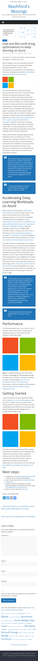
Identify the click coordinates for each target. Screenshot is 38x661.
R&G (17, 636)
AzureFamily (26, 616)
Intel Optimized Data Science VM (24, 476)
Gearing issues (10, 629)
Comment (5, 535)
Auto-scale (14, 613)
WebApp (30, 639)
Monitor (21, 632)
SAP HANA (27, 636)
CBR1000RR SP (21, 623)
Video (26, 639)
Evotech (18, 626)
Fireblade (4, 629)
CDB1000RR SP (28, 623)
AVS (29, 613)
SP (30, 636)
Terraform (6, 638)
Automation (21, 613)
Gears (16, 629)
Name (3, 561)
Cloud (4, 626)
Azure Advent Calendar (14, 617)
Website (4, 581)
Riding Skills (21, 636)
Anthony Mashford (19, 53)
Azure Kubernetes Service (7, 620)
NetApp (5, 635)
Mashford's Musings (19, 9)
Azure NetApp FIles (24, 620)
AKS (4, 613)
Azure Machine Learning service (13, 465)
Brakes (9, 623)
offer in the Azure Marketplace (20, 400)
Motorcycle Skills (27, 632)
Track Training (15, 639)
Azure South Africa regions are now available (18, 518)
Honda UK (29, 629)
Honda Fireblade (23, 629)
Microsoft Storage (9, 632)
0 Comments (29, 53)
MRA (33, 632)
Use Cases (21, 639)
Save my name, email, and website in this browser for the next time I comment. (18, 595)
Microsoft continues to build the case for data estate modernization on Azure (18, 507)
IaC (34, 629)
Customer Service (12, 626)
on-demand (12, 636)
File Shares (29, 625)
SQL (33, 636)
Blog (6, 623)
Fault (22, 626)
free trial (24, 489)
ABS (2, 613)
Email (3, 571)
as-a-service (8, 613)
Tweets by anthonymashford (19, 645)
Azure (4, 40)
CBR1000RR (14, 623)
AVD (26, 613)
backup (3, 623)
